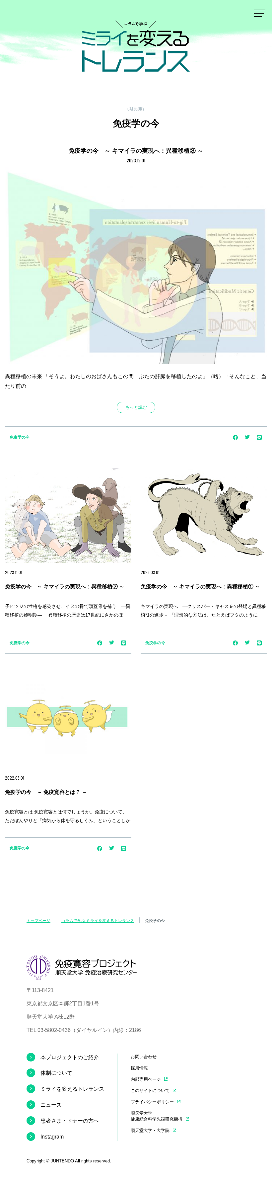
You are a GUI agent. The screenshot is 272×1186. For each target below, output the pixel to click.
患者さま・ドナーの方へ (69, 1121)
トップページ (38, 920)
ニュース (51, 1105)
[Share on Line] (259, 440)
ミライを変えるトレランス (72, 1089)
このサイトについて (150, 1090)
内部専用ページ (146, 1079)
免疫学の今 (20, 437)
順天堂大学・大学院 (150, 1130)
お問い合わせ (144, 1056)
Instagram (52, 1137)
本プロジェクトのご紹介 (69, 1057)
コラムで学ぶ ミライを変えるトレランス (97, 920)
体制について (56, 1073)
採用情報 (139, 1067)
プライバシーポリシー (152, 1101)
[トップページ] (82, 974)
